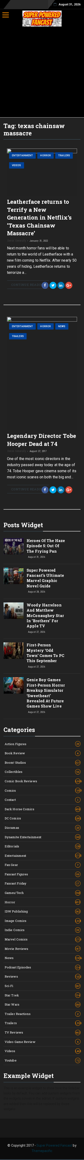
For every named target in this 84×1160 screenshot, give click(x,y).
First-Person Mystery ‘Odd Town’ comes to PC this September (45, 652)
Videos (16, 165)
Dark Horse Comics (42, 809)
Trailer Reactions (42, 1014)
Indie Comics (42, 930)
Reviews (42, 976)
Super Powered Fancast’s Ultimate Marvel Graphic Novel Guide (45, 578)
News (61, 326)
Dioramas (42, 828)
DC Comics (42, 818)
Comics (42, 790)
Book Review (42, 753)
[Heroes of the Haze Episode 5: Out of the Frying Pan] (14, 546)
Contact (41, 800)
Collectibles (42, 772)
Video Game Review (42, 1042)
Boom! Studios (42, 762)
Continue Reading (28, 285)
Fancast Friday (42, 883)
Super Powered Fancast (54, 1145)
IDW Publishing (42, 911)
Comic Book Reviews (42, 781)
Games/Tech (42, 893)
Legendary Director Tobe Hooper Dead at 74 (41, 440)
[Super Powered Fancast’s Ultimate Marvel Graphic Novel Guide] (14, 576)
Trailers (64, 155)
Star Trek (42, 995)
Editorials (42, 846)
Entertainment (22, 155)
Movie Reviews (42, 949)
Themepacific (42, 1151)
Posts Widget (23, 525)
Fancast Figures (42, 874)
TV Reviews (42, 1032)
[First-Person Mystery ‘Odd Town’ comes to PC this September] (14, 650)
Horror (45, 155)
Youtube (42, 1060)
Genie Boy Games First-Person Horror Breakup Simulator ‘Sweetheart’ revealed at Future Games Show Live (46, 692)
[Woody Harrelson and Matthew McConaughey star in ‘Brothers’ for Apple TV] (14, 610)
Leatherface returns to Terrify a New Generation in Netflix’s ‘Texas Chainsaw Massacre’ (39, 217)
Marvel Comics (42, 939)
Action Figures (42, 744)
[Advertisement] (42, 72)
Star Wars (42, 1004)
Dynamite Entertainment (42, 837)
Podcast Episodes (42, 967)
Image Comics (42, 921)
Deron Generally (16, 240)
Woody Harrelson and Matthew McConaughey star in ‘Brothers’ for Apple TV (45, 615)
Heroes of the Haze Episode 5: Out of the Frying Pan (46, 546)
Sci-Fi (42, 986)
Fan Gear (42, 865)
